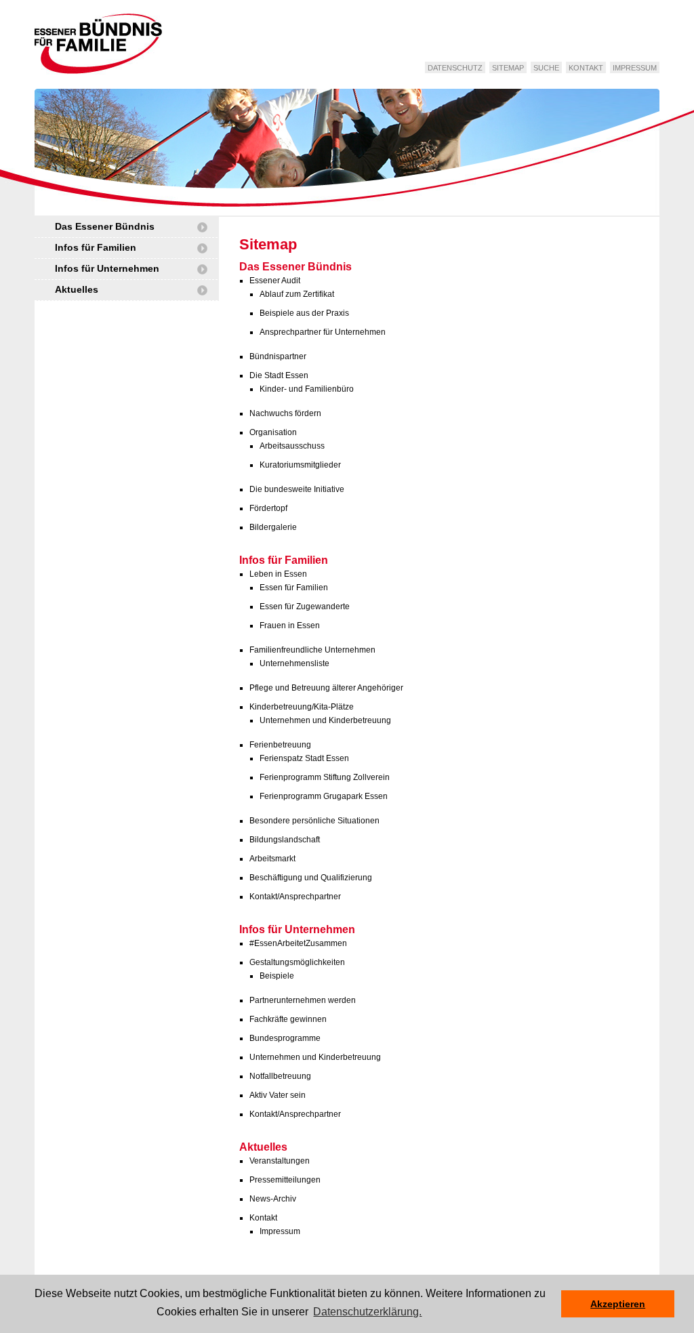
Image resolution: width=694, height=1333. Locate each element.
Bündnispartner (277, 356)
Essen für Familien (294, 587)
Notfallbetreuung (280, 1076)
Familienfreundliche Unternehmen (312, 650)
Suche (546, 68)
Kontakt (586, 68)
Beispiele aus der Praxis (304, 313)
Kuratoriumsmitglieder (300, 465)
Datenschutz (455, 68)
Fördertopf (268, 508)
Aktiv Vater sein (277, 1095)
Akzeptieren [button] (617, 1303)
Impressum (635, 68)
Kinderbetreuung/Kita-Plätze (301, 707)
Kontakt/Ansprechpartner (295, 896)
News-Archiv (272, 1199)
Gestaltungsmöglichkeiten (297, 962)
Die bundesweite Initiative (296, 489)
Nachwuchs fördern (285, 413)
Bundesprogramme (285, 1038)
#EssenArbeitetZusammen (298, 943)
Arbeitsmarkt (272, 858)
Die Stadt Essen (278, 375)
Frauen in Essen (290, 625)
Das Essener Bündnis (105, 226)
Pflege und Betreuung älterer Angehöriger (326, 688)
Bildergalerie (273, 527)
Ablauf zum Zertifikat (297, 294)
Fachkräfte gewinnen (288, 1019)
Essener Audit (274, 280)
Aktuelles (76, 289)
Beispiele (277, 976)
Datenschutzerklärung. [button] (367, 1311)
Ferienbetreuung (280, 745)
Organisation (273, 432)
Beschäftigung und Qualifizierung (310, 877)
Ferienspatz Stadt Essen (304, 758)
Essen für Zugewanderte (305, 606)
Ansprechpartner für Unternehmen (323, 332)
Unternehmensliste (294, 663)
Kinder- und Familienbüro (307, 389)
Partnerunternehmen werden (302, 1000)
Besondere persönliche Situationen (314, 820)
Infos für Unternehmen (107, 268)
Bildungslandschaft (284, 839)
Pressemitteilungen (285, 1180)
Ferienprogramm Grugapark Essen (324, 796)
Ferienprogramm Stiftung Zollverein (325, 777)
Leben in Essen (278, 574)
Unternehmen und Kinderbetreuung (325, 720)
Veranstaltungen (279, 1161)
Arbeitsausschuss (292, 446)
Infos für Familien (95, 247)
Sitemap (508, 68)
